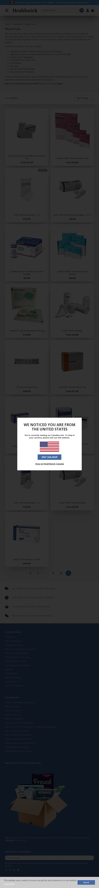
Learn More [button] (9, 884)
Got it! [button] (86, 882)
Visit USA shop (49, 457)
